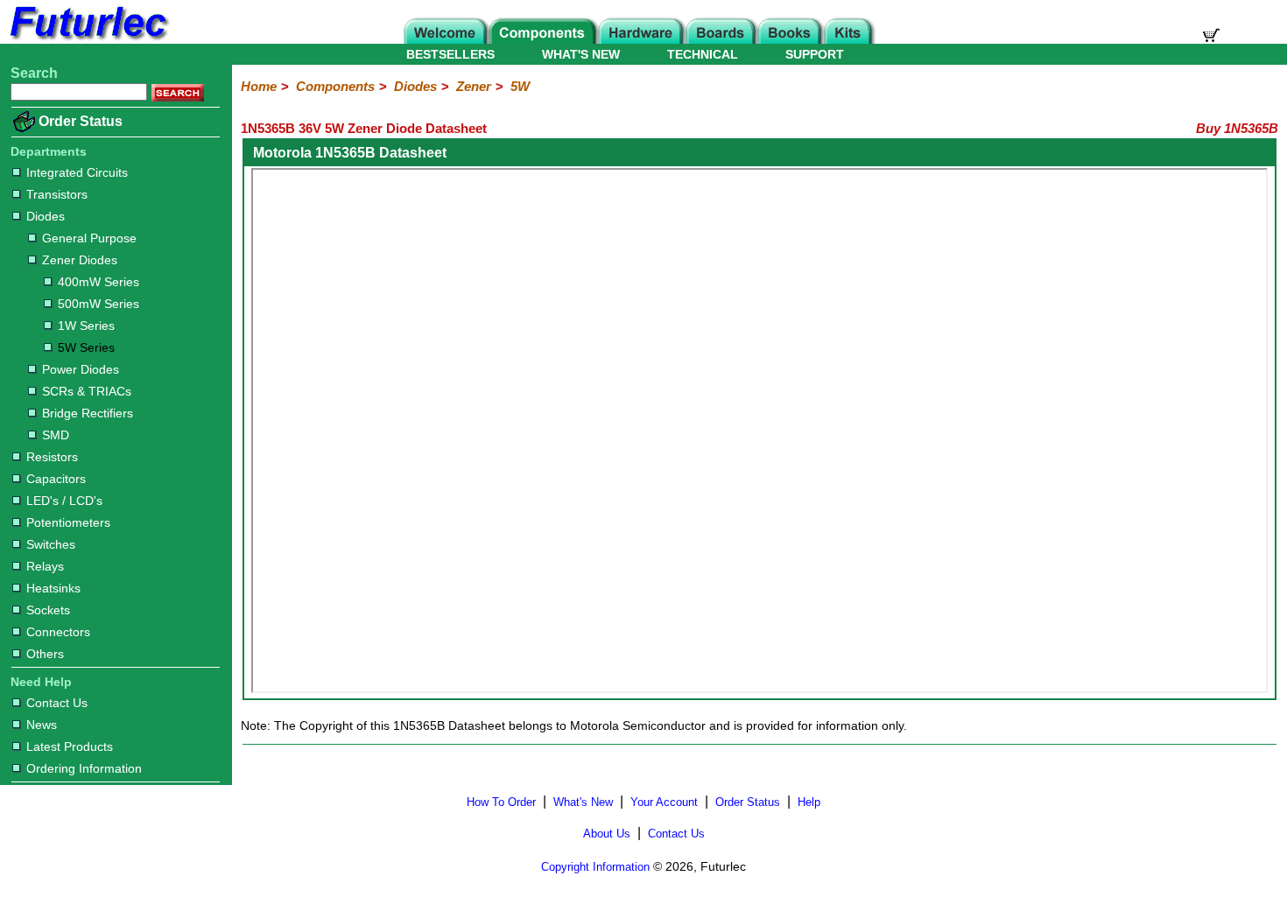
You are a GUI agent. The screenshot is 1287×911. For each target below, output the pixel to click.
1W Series (86, 326)
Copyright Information (595, 866)
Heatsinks (53, 588)
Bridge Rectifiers (87, 413)
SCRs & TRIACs (86, 391)
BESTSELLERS (450, 54)
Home (259, 86)
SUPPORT (814, 54)
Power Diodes (80, 369)
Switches (50, 544)
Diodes (45, 216)
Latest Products (69, 746)
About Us (606, 833)
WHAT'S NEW (581, 54)
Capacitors (56, 479)
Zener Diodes (79, 260)
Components (335, 86)
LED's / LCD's (64, 501)
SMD (55, 435)
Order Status (81, 121)
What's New (583, 802)
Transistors (57, 194)
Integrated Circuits (77, 172)
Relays (45, 566)
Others (45, 654)
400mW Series (98, 282)
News (41, 725)
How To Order (501, 802)
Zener (473, 86)
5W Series (86, 347)
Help (809, 802)
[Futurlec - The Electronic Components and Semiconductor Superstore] (87, 39)
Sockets (48, 610)
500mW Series (98, 304)
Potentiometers (68, 522)
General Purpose (89, 238)
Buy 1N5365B (1237, 128)
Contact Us (57, 703)
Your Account (664, 802)
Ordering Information (84, 768)
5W (520, 86)
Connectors (58, 632)
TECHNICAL (702, 54)
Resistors (52, 457)
